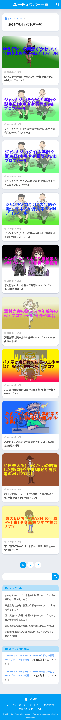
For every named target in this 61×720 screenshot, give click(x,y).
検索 (55, 576)
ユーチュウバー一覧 (31, 4)
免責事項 (23, 709)
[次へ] (38, 565)
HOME (32, 699)
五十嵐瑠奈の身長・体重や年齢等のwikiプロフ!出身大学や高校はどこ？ (30, 617)
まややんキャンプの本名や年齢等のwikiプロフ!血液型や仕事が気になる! (30, 597)
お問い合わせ (35, 709)
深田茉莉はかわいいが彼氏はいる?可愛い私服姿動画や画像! (29, 634)
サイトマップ (36, 705)
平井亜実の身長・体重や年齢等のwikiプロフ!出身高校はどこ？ (30, 607)
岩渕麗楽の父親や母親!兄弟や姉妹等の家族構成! (29, 626)
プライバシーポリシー (17, 705)
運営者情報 (49, 705)
